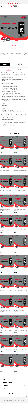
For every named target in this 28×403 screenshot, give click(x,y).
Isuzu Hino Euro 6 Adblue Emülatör (5, 369)
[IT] (19, 3)
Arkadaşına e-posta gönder (24, 64)
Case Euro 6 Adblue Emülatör (20, 151)
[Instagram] (15, 393)
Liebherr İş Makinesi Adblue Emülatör (5, 271)
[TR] (8, 1)
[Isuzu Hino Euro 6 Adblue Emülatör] (7, 361)
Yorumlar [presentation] (14, 69)
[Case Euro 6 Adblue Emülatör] (21, 143)
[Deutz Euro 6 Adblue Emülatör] (7, 341)
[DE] (17, 1)
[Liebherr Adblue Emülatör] (7, 262)
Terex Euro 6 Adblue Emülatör (6, 330)
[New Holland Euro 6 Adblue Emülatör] (7, 282)
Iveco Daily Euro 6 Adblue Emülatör (5, 230)
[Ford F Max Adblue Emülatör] (7, 182)
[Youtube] (18, 393)
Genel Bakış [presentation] (8, 69)
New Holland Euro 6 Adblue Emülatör (5, 291)
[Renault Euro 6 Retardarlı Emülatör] (7, 302)
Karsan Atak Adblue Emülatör (20, 249)
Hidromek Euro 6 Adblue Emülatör (5, 210)
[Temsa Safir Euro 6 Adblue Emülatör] (21, 302)
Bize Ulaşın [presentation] (20, 69)
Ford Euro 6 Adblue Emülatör (20, 349)
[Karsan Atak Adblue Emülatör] (21, 241)
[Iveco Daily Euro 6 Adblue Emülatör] (7, 221)
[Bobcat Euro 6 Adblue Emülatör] (7, 143)
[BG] (8, 3)
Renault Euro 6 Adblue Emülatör (20, 290)
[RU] (13, 3)
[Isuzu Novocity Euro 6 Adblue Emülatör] (21, 201)
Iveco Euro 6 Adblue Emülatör (20, 229)
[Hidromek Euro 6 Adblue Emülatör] (7, 201)
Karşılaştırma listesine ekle (21, 64)
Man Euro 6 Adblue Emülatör (20, 270)
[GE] (19, 1)
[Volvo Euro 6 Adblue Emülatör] (21, 322)
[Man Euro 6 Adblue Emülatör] (21, 262)
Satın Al (5, 64)
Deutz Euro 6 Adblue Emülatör (6, 349)
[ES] (11, 3)
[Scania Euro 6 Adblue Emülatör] (21, 361)
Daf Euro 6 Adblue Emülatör (20, 170)
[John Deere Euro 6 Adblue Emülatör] (7, 241)
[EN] (11, 1)
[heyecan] (12, 393)
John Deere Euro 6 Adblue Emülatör (5, 250)
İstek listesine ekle (18, 64)
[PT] (17, 3)
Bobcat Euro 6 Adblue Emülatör (6, 151)
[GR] (15, 1)
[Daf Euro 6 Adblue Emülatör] (21, 162)
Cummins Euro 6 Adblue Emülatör (5, 171)
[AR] (13, 1)
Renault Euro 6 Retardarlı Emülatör (5, 311)
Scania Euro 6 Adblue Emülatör (20, 369)
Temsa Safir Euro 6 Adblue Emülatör (19, 311)
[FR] (15, 3)
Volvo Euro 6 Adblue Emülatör (20, 330)
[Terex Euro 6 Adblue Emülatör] (7, 322)
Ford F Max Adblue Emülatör (6, 190)
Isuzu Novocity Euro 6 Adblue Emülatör (20, 210)
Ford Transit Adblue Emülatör (20, 190)
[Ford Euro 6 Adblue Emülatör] (21, 341)
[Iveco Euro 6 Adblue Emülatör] (21, 221)
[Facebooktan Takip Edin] (9, 393)
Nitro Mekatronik (7, 59)
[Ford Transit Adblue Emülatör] (21, 182)
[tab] (8, 70)
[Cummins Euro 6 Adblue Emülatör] (7, 162)
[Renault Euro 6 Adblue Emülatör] (21, 282)
